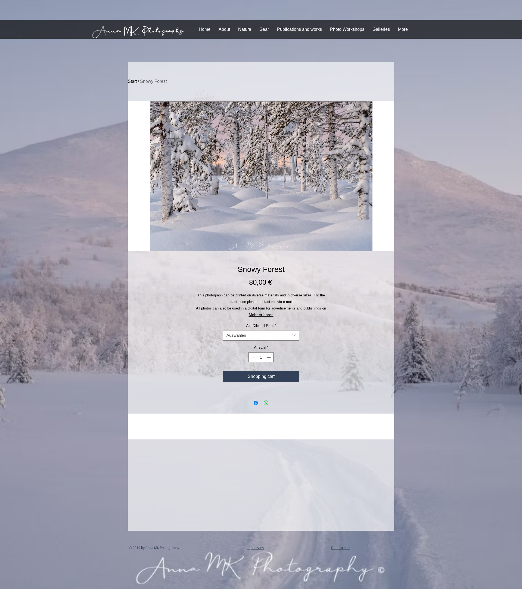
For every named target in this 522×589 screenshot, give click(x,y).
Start (132, 81)
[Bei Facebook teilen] (256, 403)
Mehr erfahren (261, 314)
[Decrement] (252, 357)
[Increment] (269, 357)
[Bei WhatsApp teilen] (266, 403)
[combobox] (261, 335)
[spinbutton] (261, 357)
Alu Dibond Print (261, 325)
